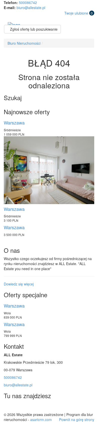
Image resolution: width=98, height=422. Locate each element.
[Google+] (42, 406)
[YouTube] (31, 406)
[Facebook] (8, 406)
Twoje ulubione (78, 13)
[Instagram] (20, 406)
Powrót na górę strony (76, 419)
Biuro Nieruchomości (24, 43)
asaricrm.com (41, 419)
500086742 (28, 2)
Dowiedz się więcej (19, 283)
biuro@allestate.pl (31, 7)
